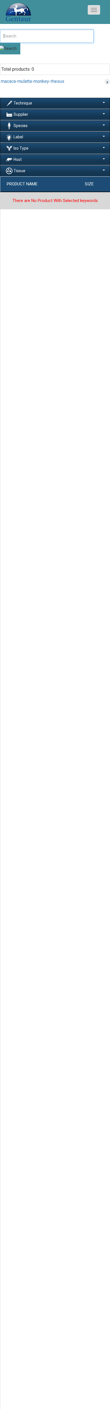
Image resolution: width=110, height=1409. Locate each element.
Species (21, 125)
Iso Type (21, 148)
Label (18, 137)
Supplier (21, 114)
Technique (23, 103)
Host (18, 159)
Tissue (19, 170)
